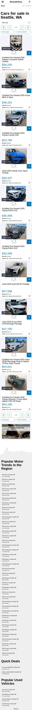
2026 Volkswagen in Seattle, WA (10, 639)
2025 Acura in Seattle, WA (8, 583)
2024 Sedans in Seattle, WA (9, 503)
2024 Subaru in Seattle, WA (9, 560)
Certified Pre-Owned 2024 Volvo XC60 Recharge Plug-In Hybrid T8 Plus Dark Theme (16, 361)
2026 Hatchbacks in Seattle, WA (10, 611)
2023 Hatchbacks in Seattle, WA (10, 550)
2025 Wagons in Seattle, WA (9, 630)
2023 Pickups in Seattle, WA (9, 621)
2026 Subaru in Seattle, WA (9, 644)
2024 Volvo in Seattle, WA (8, 593)
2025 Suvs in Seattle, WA (8, 475)
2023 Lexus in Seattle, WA (8, 513)
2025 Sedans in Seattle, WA (9, 531)
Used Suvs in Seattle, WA (8, 690)
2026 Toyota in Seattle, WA (9, 499)
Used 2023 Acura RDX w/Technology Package (12, 323)
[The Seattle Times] (16, 2)
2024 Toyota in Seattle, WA (9, 489)
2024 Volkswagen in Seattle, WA (10, 564)
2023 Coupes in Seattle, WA (9, 649)
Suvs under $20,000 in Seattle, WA (11, 668)
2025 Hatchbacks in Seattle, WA (10, 607)
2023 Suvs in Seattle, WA (8, 484)
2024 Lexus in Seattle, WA (8, 522)
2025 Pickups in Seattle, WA (9, 625)
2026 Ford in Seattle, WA (8, 654)
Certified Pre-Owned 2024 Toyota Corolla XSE (13, 134)
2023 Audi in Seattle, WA (8, 569)
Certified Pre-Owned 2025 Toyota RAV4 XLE (13, 209)
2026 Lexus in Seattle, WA (8, 597)
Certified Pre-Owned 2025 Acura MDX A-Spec (16, 96)
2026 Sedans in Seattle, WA (9, 588)
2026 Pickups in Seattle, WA (9, 635)
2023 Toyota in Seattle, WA (9, 527)
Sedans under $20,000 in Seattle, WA (11, 672)
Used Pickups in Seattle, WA (9, 704)
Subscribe (28, 6)
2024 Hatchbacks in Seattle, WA (10, 602)
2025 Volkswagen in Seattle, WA (10, 517)
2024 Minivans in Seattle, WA (9, 616)
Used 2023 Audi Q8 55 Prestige (15, 284)
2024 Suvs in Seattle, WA (8, 480)
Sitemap (16, 708)
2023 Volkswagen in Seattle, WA (10, 546)
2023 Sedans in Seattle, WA (9, 555)
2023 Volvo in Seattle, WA (8, 574)
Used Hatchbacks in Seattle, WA (10, 699)
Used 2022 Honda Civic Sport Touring (15, 172)
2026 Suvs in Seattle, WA (8, 508)
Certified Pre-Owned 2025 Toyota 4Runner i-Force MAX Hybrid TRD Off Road (14, 399)
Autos (3, 6)
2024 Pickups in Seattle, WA (9, 578)
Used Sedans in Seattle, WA (9, 695)
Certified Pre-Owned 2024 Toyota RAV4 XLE (13, 247)
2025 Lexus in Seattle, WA (8, 541)
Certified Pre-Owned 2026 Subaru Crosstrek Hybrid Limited (13, 59)
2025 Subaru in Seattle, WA (9, 536)
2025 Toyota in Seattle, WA (9, 494)
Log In (23, 6)
